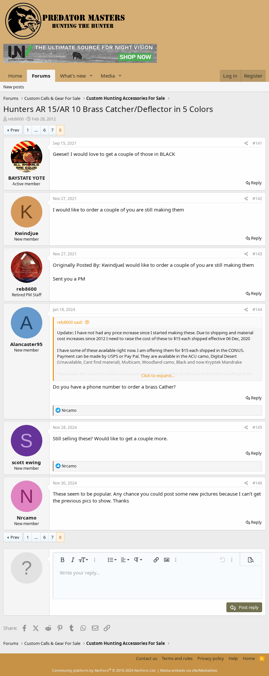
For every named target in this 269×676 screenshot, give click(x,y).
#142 (257, 198)
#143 (257, 254)
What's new (73, 75)
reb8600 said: (70, 322)
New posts (13, 87)
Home (15, 75)
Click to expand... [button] (157, 375)
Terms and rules (177, 658)
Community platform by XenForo (104, 670)
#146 (257, 483)
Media (108, 75)
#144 (257, 309)
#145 (257, 427)
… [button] (36, 130)
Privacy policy (210, 658)
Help (233, 658)
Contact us (146, 658)
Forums (41, 75)
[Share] (246, 143)
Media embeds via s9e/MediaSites (188, 670)
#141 (257, 143)
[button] (91, 76)
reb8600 (16, 119)
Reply (256, 183)
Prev (14, 130)
